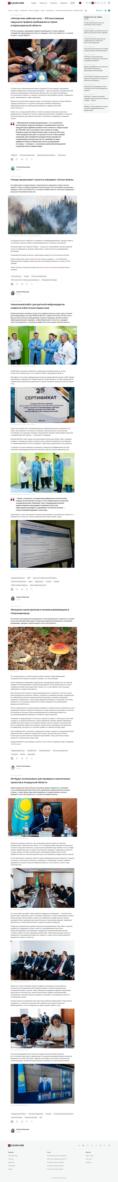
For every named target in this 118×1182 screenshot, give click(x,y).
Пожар (26, 276)
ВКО (28, 578)
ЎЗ (105, 3)
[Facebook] (26, 159)
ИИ (41, 1117)
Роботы (56, 581)
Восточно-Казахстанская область (45, 578)
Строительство (16, 1117)
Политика (11, 1159)
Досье (43, 10)
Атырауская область (18, 1114)
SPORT (72, 3)
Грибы (22, 754)
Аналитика (63, 3)
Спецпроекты (50, 10)
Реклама (88, 1162)
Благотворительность (38, 585)
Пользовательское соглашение (56, 1155)
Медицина (39, 581)
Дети (30, 581)
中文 (98, 3)
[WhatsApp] (17, 159)
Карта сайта (90, 1155)
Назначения (24, 10)
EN (95, 3)
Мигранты (61, 155)
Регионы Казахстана (27, 155)
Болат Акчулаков (31, 1117)
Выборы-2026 (78, 10)
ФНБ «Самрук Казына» (19, 585)
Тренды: (10, 10)
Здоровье (31, 754)
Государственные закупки (55, 1169)
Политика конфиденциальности (57, 1159)
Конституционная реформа (64, 10)
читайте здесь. (16, 744)
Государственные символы (55, 1162)
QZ (90, 3)
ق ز (102, 3)
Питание (14, 754)
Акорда (16, 10)
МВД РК (14, 155)
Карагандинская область (46, 155)
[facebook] (92, 1145)
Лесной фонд (16, 276)
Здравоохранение (18, 578)
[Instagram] (12, 159)
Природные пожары (49, 280)
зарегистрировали (31, 259)
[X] (31, 159)
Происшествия (12, 1155)
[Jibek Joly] (100, 10)
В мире (10, 1169)
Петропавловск (44, 750)
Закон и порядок (34, 10)
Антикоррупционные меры (55, 1166)
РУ (92, 3)
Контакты (89, 1159)
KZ (87, 3)
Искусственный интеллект (63, 1114)
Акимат (48, 581)
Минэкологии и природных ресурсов (25, 280)
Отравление (31, 750)
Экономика (11, 1166)
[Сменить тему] (81, 3)
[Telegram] (21, 159)
